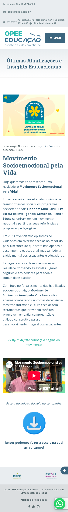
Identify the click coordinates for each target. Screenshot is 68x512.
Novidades (24, 146)
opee (34, 146)
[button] (59, 503)
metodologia (10, 146)
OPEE (15, 489)
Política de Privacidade (34, 499)
